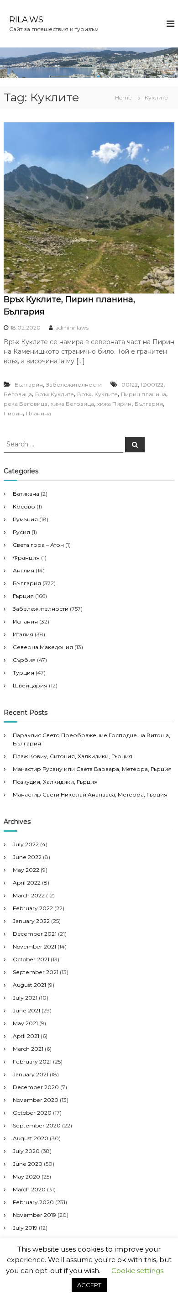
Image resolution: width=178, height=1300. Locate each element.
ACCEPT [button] (89, 1285)
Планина (38, 413)
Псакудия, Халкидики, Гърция (55, 781)
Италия (23, 634)
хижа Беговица (72, 403)
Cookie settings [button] (137, 1270)
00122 (129, 384)
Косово (24, 506)
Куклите (106, 394)
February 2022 (33, 908)
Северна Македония (43, 647)
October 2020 (32, 1112)
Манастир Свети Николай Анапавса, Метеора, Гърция (90, 794)
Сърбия (24, 659)
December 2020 (36, 1087)
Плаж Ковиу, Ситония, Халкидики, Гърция (72, 756)
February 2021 (32, 1061)
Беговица (18, 394)
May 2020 (26, 1176)
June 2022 (27, 857)
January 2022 (31, 920)
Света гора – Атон (38, 544)
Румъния (25, 519)
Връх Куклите (54, 394)
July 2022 (26, 844)
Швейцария (30, 685)
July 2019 (25, 1227)
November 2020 (35, 1099)
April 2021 (26, 1036)
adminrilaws (72, 327)
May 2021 (25, 1023)
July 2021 (25, 997)
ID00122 (152, 384)
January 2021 (30, 1074)
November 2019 (34, 1214)
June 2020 (27, 1163)
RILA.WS (26, 20)
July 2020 (26, 1151)
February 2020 (33, 1202)
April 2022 (27, 882)
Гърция (23, 595)
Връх (84, 394)
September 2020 (37, 1125)
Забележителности (74, 384)
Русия (21, 532)
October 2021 (31, 959)
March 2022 (29, 895)
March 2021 (28, 1048)
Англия (23, 570)
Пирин (13, 413)
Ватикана (26, 493)
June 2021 (26, 1010)
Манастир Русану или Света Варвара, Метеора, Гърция (92, 768)
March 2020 (29, 1189)
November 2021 (34, 946)
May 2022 (26, 869)
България (29, 384)
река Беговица (25, 403)
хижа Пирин (114, 403)
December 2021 (35, 933)
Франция (26, 557)
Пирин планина (143, 394)
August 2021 (29, 984)
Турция (23, 672)
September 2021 (35, 972)
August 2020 (30, 1138)
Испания (25, 621)
